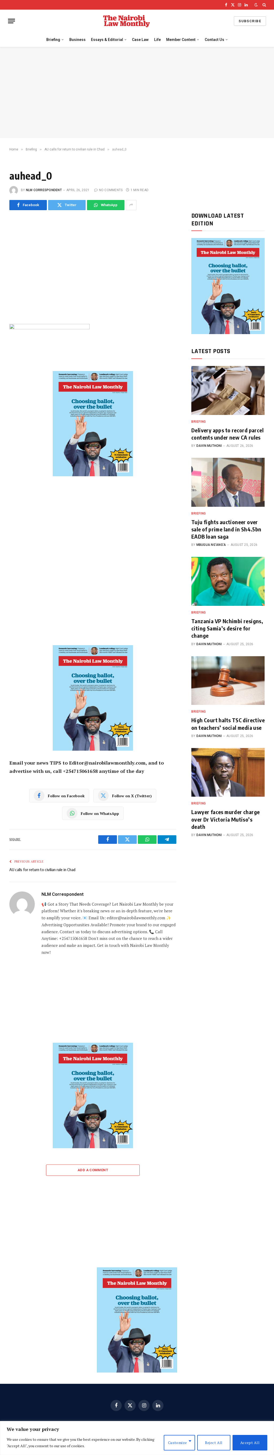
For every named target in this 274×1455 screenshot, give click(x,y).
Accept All (250, 1442)
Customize (177, 1442)
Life (157, 39)
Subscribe (250, 21)
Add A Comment (93, 1170)
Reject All (214, 1442)
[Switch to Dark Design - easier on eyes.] (256, 5)
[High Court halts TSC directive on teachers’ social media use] (228, 680)
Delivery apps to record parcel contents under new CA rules (227, 434)
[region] (137, 1438)
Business (77, 39)
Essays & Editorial (107, 39)
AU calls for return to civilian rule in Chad (42, 869)
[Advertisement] (137, 92)
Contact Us (214, 39)
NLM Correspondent (44, 190)
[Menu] (11, 21)
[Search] (263, 5)
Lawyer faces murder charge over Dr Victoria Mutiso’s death (225, 819)
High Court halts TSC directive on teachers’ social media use (228, 724)
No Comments (111, 190)
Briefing (53, 39)
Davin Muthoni (209, 446)
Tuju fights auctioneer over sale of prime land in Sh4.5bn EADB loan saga (226, 529)
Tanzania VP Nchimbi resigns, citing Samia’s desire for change (227, 628)
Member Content (181, 39)
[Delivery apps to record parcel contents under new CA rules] (228, 390)
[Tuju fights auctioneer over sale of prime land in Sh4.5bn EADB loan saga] (228, 482)
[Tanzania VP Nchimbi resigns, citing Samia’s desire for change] (228, 581)
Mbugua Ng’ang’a (211, 545)
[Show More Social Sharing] (131, 205)
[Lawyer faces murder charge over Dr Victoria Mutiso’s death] (228, 772)
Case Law (140, 39)
